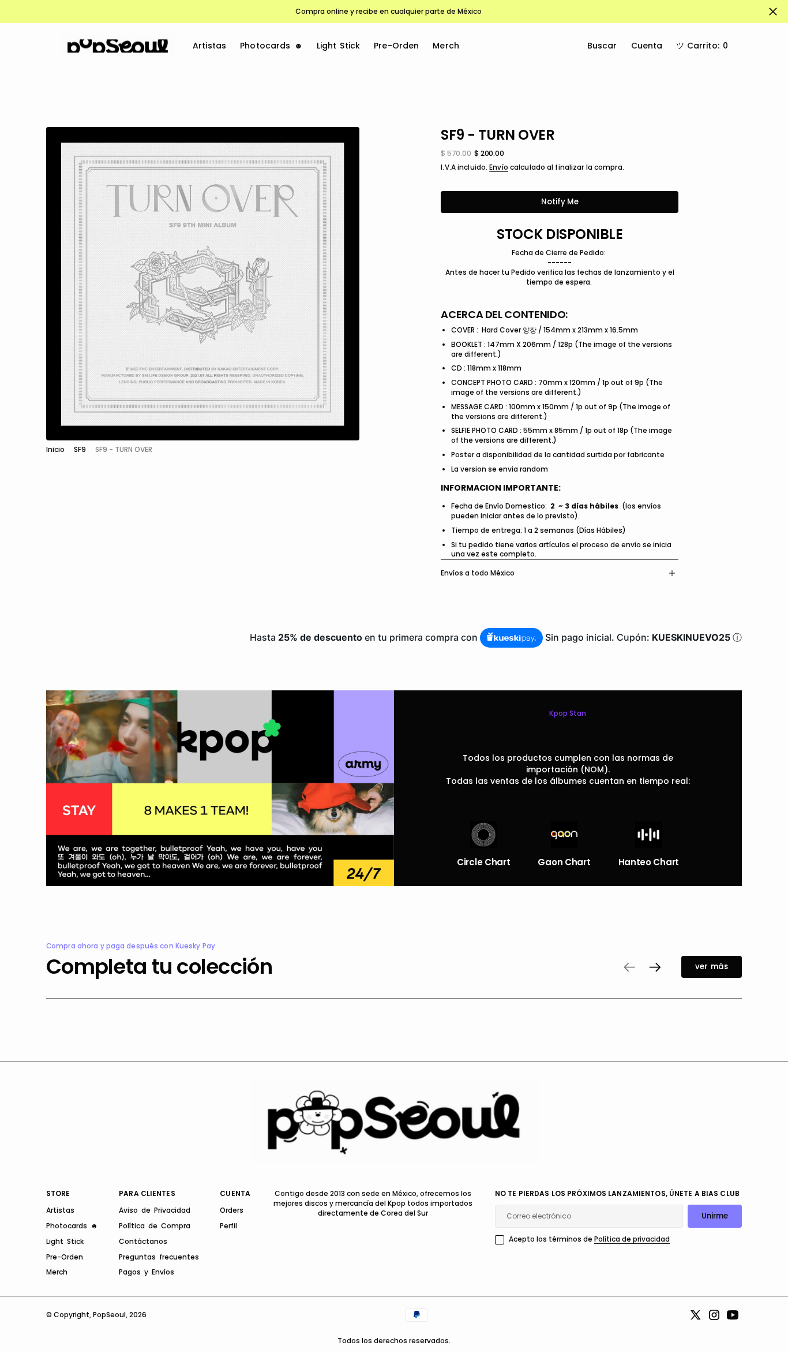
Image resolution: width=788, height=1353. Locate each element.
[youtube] (732, 1315)
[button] (702, 46)
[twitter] (695, 1315)
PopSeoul (109, 1315)
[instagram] (714, 1315)
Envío (498, 167)
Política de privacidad (632, 1239)
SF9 (80, 449)
